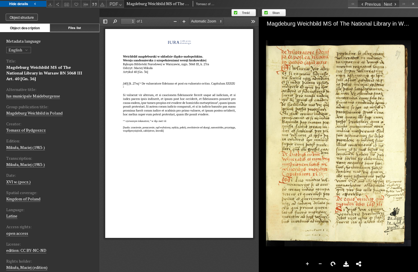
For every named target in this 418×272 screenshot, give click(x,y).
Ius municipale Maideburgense (33, 96)
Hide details (18, 3)
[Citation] (95, 4)
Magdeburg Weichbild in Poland (34, 113)
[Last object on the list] (404, 4)
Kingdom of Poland (23, 199)
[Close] (413, 4)
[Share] (58, 4)
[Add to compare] (67, 4)
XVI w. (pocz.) (18, 181)
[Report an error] (102, 4)
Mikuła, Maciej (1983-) (25, 147)
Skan (276, 13)
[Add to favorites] (76, 4)
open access (17, 233)
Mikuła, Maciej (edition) (26, 267)
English (16, 50)
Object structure (22, 17)
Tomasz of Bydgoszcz (26, 130)
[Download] (50, 4)
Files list (74, 28)
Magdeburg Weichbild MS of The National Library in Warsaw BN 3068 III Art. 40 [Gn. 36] (44, 73)
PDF (113, 4)
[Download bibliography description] (86, 4)
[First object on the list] (352, 4)
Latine (11, 216)
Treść (246, 13)
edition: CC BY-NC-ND (26, 250)
